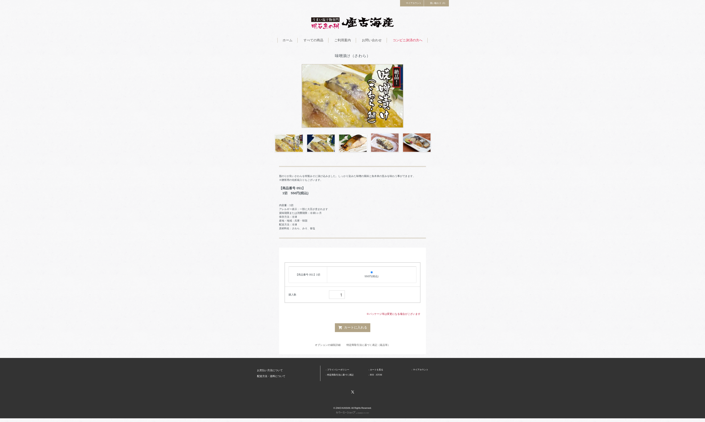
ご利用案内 (342, 40)
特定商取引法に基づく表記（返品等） (368, 344)
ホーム (287, 40)
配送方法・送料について (271, 376)
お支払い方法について (270, 370)
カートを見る (376, 369)
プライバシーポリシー (338, 369)
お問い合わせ (372, 40)
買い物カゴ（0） (438, 3)
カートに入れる (355, 327)
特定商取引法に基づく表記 (340, 375)
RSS (372, 375)
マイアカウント (413, 3)
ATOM (379, 375)
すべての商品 (313, 40)
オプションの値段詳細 (328, 344)
